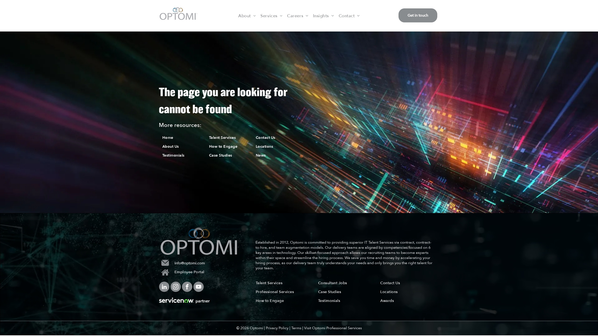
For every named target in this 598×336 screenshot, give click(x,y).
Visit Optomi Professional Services (333, 328)
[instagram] (176, 287)
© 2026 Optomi (249, 328)
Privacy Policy (277, 328)
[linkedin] (164, 287)
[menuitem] (247, 15)
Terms (296, 328)
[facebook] (187, 287)
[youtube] (198, 287)
